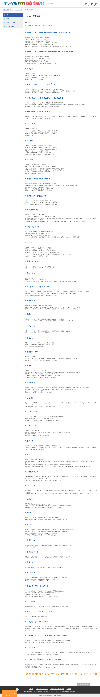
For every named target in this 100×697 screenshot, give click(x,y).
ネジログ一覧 (18, 10)
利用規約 (31, 689)
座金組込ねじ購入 (37, 25)
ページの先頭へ (83, 684)
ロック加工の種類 (10, 22)
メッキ (7, 18)
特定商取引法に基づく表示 (57, 689)
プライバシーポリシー (42, 689)
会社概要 (69, 689)
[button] (9, 693)
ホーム (11, 10)
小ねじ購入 (28, 25)
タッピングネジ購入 (48, 25)
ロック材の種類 (10, 26)
